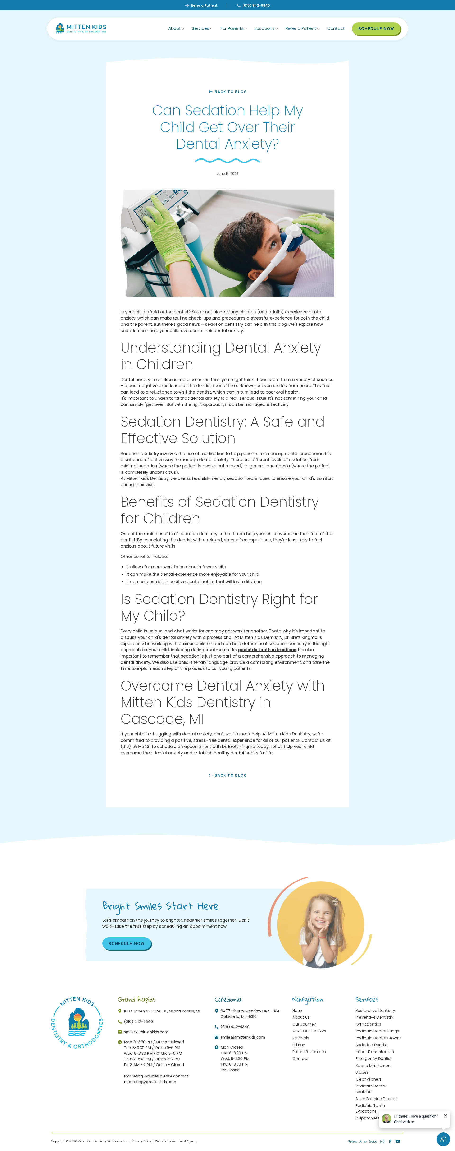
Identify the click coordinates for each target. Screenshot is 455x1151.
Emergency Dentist (373, 1058)
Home (298, 1010)
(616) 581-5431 (135, 746)
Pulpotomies (368, 1118)
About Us (301, 1017)
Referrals (300, 1038)
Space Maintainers (373, 1065)
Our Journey (304, 1024)
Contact (336, 28)
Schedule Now (127, 943)
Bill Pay (298, 1045)
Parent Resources (309, 1051)
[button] (176, 28)
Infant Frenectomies (375, 1051)
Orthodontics (368, 1024)
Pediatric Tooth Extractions (370, 1108)
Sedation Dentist (371, 1045)
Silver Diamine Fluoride (377, 1098)
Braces (362, 1072)
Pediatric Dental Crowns (378, 1038)
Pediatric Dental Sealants (371, 1089)
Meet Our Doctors (309, 1031)
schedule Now (376, 28)
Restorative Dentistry (375, 1010)
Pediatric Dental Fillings (377, 1031)
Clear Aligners (369, 1079)
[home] (81, 28)
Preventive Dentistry (374, 1017)
